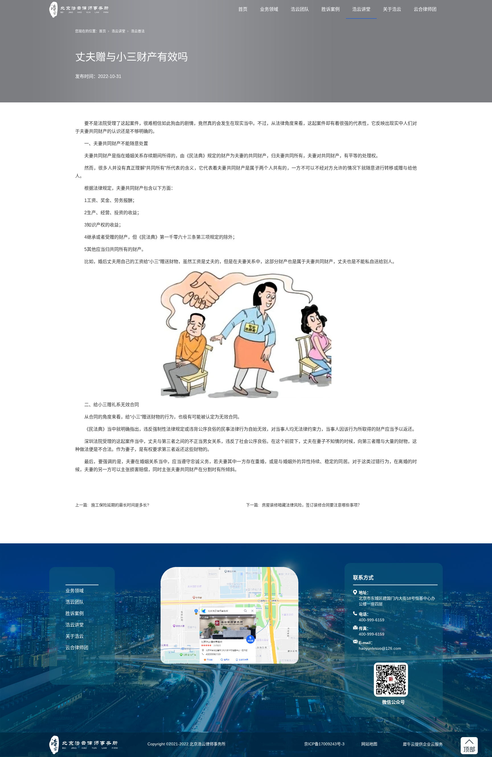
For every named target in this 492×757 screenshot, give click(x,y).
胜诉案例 (330, 9)
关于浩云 (392, 9)
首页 (242, 9)
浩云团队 (300, 9)
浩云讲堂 (361, 9)
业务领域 (269, 9)
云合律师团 (425, 9)
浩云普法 (138, 31)
